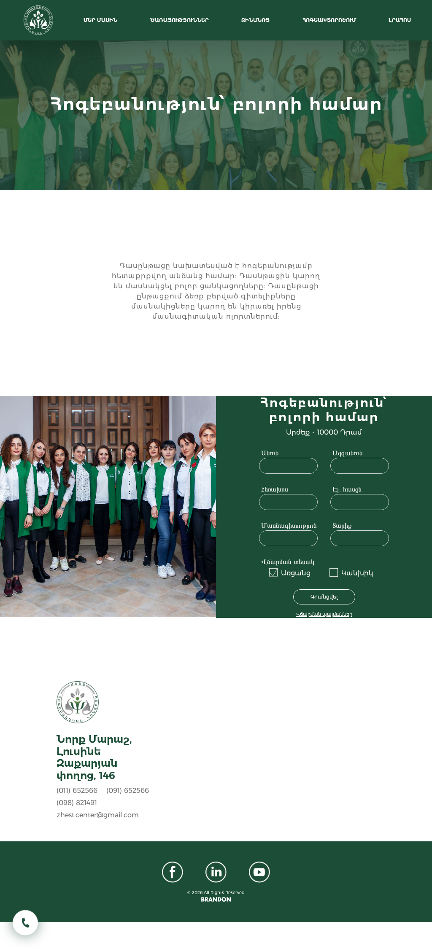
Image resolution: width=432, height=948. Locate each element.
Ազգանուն (347, 452)
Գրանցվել (324, 597)
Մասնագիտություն (289, 525)
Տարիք (341, 525)
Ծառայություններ (180, 20)
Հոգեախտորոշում (330, 20)
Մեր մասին (101, 20)
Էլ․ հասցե (347, 489)
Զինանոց (256, 20)
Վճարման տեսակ (287, 561)
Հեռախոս (274, 489)
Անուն (270, 452)
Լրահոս (401, 20)
